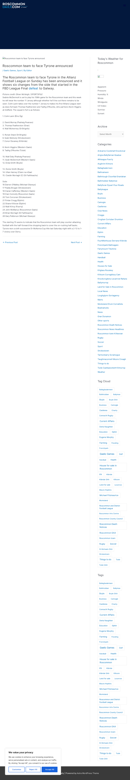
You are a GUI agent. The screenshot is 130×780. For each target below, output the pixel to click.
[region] (33, 761)
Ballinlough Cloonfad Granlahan (112, 176)
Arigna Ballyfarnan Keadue (109, 155)
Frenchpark (103, 448)
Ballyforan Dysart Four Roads (111, 185)
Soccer (101, 342)
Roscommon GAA (108, 533)
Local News (103, 291)
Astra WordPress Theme (88, 773)
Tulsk (118, 560)
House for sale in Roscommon (108, 467)
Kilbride (109, 474)
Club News (102, 211)
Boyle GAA (113, 400)
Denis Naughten (106, 427)
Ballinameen (103, 172)
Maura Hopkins (105, 490)
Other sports (103, 320)
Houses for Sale (105, 266)
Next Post (76, 242)
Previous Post (10, 242)
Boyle (100, 193)
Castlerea (102, 206)
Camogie (102, 202)
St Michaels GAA (105, 549)
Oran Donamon (104, 316)
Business (102, 198)
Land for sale (104, 485)
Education (102, 228)
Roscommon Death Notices (110, 325)
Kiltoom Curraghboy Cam (109, 274)
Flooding (114, 443)
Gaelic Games (10, 70)
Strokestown (103, 350)
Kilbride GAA (104, 479)
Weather (101, 372)
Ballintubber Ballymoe (107, 181)
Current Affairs (104, 223)
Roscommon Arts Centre (109, 513)
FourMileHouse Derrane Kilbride (112, 240)
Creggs (101, 215)
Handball (101, 257)
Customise (16, 769)
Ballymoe (116, 394)
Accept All (49, 769)
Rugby (100, 338)
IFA (100, 474)
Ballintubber (104, 394)
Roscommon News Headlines (111, 329)
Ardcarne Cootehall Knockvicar (111, 151)
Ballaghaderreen (105, 168)
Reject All (33, 769)
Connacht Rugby (106, 415)
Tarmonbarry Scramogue (109, 355)
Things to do (103, 363)
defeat (33, 88)
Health (100, 261)
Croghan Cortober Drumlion (110, 219)
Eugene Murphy (106, 437)
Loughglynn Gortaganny (108, 295)
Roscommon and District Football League (109, 507)
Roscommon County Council (111, 519)
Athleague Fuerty (105, 159)
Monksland (103, 500)
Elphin (100, 232)
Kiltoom (117, 479)
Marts (100, 299)
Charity (114, 410)
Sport (19, 70)
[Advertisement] (65, 30)
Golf (121, 454)
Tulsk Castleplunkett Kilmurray (111, 368)
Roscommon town (107, 538)
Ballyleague (103, 189)
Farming (101, 236)
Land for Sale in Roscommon (110, 287)
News (100, 312)
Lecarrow (118, 485)
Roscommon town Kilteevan (110, 333)
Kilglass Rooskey (105, 270)
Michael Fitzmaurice (109, 495)
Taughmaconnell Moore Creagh (112, 359)
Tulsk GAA (103, 565)
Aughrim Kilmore (105, 163)
